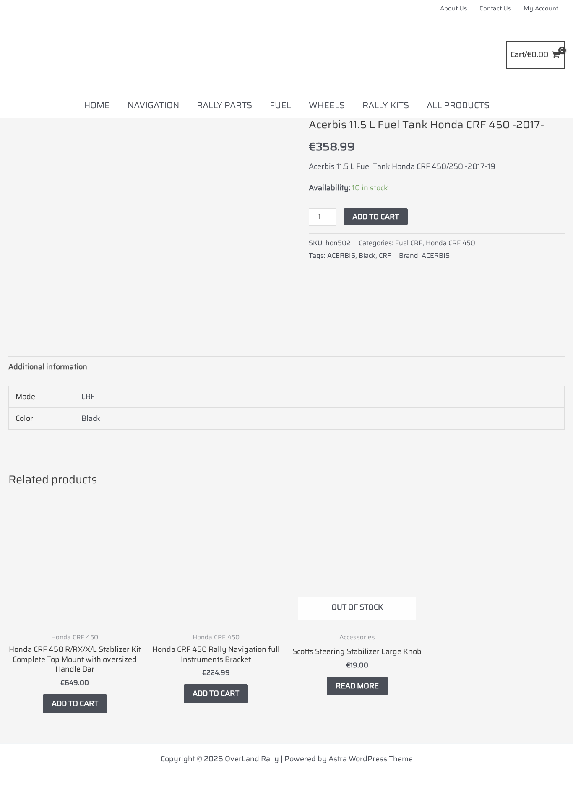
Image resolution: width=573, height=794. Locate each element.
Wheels (327, 105)
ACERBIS (341, 255)
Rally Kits (385, 105)
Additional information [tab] (47, 367)
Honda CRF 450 (450, 243)
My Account (541, 8)
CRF (385, 255)
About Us (453, 8)
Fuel (280, 105)
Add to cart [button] (75, 703)
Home (97, 105)
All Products (458, 105)
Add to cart (375, 217)
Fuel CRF (408, 243)
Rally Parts (224, 105)
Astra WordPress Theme (370, 759)
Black (367, 255)
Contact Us (495, 8)
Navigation (153, 105)
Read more (357, 686)
